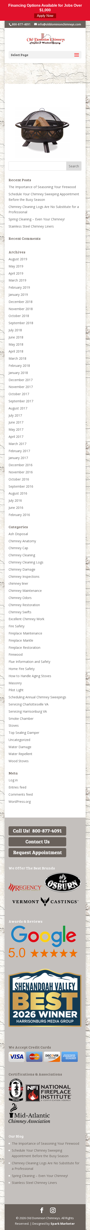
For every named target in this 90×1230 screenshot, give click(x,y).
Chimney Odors (20, 598)
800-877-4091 (21, 24)
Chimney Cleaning (22, 555)
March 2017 (17, 444)
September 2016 (21, 486)
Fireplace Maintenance (25, 633)
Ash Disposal (18, 534)
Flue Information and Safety (29, 661)
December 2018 (21, 301)
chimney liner (18, 583)
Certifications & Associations (35, 1074)
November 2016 (21, 472)
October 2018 (19, 316)
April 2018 (16, 351)
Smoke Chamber (21, 718)
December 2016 (21, 465)
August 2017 (18, 408)
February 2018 (19, 365)
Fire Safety (16, 626)
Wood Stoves (19, 761)
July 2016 (15, 500)
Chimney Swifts (20, 612)
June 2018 (16, 337)
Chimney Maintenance (25, 590)
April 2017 (16, 436)
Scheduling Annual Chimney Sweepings (37, 697)
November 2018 (21, 309)
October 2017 (19, 394)
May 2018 (16, 344)
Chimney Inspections (24, 576)
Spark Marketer (63, 1223)
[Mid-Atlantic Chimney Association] (29, 1122)
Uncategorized (19, 740)
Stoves (14, 725)
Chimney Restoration (24, 605)
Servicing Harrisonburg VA (28, 711)
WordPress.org (20, 801)
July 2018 (15, 330)
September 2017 (21, 401)
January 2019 (18, 294)
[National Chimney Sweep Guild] (16, 1100)
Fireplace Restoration (24, 647)
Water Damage (20, 747)
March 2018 (17, 358)
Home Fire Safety (22, 669)
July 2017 (15, 415)
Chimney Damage (22, 569)
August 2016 (18, 493)
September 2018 (21, 323)
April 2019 (16, 273)
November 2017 (21, 387)
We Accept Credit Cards (30, 1047)
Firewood (16, 654)
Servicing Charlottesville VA (28, 704)
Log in (13, 780)
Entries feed (17, 787)
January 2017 (18, 458)
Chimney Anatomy (22, 541)
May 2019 (16, 266)
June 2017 (16, 422)
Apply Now (45, 16)
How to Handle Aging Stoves (30, 676)
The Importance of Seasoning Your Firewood (42, 187)
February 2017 (19, 451)
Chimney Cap (18, 548)
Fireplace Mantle (21, 640)
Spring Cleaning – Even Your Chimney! (37, 219)
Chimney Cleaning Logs (26, 562)
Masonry (15, 683)
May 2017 (16, 429)
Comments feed (21, 794)
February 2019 (19, 287)
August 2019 (18, 259)
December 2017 (21, 380)
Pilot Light (16, 690)
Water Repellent (20, 754)
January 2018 (18, 372)
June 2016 (16, 507)
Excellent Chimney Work (26, 619)
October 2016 (19, 479)
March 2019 (17, 280)
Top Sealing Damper (24, 732)
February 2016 (19, 515)
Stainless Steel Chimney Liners (31, 226)
